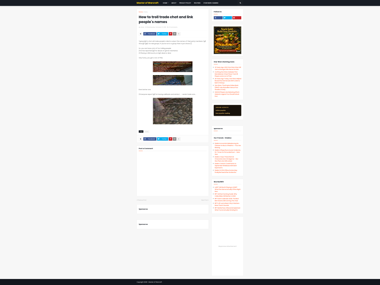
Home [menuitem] (165, 3)
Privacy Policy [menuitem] (185, 3)
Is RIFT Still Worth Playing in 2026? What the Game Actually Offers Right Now (228, 189)
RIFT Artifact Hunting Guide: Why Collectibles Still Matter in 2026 (226, 195)
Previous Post (142, 200)
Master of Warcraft (147, 2)
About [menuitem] (173, 3)
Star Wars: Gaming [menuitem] (210, 3)
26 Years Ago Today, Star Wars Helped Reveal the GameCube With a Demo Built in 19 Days (228, 81)
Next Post (204, 200)
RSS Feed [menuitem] (197, 3)
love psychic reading (223, 113)
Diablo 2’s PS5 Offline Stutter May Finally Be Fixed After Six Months (226, 171)
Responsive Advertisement (227, 246)
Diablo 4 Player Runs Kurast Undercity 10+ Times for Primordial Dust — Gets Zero (227, 152)
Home (141, 12)
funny (146, 12)
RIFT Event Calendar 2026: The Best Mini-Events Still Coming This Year (227, 200)
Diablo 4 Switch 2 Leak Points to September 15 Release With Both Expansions (226, 166)
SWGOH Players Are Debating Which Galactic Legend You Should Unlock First (227, 94)
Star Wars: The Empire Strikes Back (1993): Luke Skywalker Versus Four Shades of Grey (226, 87)
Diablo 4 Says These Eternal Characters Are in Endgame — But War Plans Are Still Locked (226, 159)
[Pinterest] (170, 33)
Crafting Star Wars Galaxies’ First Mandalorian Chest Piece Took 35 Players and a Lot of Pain (226, 74)
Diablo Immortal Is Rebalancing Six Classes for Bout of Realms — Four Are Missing (228, 145)
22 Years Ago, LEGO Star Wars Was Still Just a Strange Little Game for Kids (228, 68)
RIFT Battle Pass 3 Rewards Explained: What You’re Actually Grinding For (227, 209)
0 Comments (173, 27)
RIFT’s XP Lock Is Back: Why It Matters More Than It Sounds (227, 204)
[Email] (174, 33)
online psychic (221, 110)
